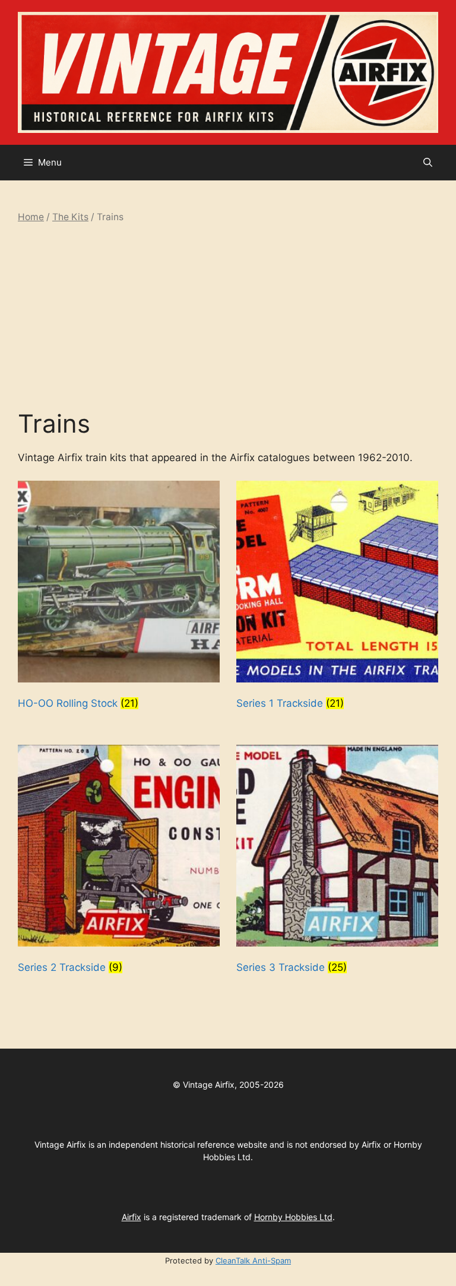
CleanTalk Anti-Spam (253, 1260)
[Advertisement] (228, 316)
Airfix (131, 1217)
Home (31, 217)
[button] (427, 162)
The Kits (70, 217)
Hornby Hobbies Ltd (293, 1217)
